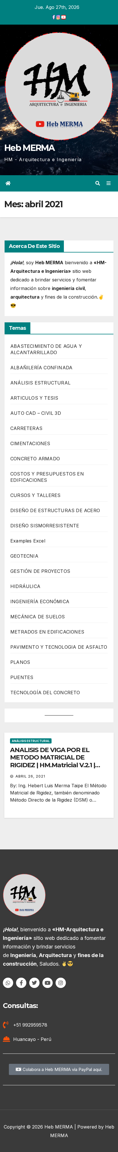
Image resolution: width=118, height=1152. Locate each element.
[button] (97, 183)
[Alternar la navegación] (109, 183)
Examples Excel (27, 541)
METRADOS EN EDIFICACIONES (47, 632)
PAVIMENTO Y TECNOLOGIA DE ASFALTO (58, 647)
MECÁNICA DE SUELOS (37, 617)
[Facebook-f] (21, 983)
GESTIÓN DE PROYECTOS (40, 571)
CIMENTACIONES (30, 443)
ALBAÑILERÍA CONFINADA (41, 367)
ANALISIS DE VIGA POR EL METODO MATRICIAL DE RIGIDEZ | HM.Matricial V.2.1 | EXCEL (52, 761)
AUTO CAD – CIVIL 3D (35, 413)
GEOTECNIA (24, 556)
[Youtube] (47, 983)
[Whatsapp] (8, 983)
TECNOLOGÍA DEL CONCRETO (45, 692)
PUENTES (21, 677)
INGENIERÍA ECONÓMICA (39, 601)
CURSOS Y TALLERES (35, 495)
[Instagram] (61, 983)
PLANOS (20, 662)
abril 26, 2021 (30, 776)
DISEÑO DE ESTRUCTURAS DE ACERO (55, 510)
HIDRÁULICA (25, 586)
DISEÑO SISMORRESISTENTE (44, 525)
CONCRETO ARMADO (35, 458)
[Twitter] (34, 983)
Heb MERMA (29, 148)
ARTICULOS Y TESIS (34, 398)
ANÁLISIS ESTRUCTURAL (40, 383)
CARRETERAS (26, 428)
